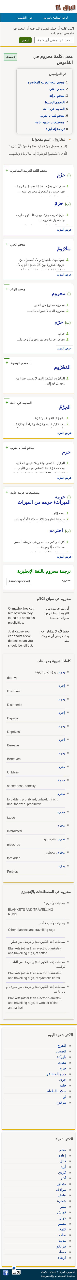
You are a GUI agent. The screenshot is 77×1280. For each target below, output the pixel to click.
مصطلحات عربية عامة (50, 122)
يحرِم (61, 839)
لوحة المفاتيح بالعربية (55, 17)
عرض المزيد (64, 229)
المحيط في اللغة (54, 109)
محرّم (61, 825)
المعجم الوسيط (55, 102)
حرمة (61, 780)
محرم (61, 793)
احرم (61, 739)
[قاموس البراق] (65, 7)
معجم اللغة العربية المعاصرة (46, 82)
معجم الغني (57, 89)
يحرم (61, 672)
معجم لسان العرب (52, 115)
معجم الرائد (57, 95)
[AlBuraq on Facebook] (5, 1274)
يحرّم (61, 866)
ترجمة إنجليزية (55, 129)
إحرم (61, 685)
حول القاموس (25, 17)
